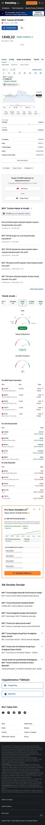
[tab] (13, 303)
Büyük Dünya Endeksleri (35, 8)
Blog (3, 724)
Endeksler (6, 8)
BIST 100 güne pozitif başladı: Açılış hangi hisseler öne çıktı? (22, 264)
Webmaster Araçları (8, 736)
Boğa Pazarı (24, 198)
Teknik (36, 59)
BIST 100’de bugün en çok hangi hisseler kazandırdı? (18, 237)
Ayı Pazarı (24, 188)
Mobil (3, 728)
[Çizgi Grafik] (7, 70)
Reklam (26, 728)
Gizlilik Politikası (7, 806)
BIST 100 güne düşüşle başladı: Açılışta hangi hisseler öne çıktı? (20, 277)
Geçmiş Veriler (24, 64)
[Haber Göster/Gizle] (14, 70)
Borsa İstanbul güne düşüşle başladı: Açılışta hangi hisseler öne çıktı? (20, 223)
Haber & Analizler (24, 59)
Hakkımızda (28, 724)
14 (32, 168)
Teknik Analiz (8, 296)
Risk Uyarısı (5, 813)
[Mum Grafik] (4, 70)
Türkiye (19, 168)
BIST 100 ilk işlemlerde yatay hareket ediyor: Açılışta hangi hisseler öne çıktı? (20, 250)
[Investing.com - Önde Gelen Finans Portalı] (12, 3)
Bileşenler (14, 64)
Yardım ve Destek (30, 732)
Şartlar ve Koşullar (7, 799)
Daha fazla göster (22, 160)
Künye (26, 736)
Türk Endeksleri (17, 8)
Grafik (11, 59)
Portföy (4, 732)
